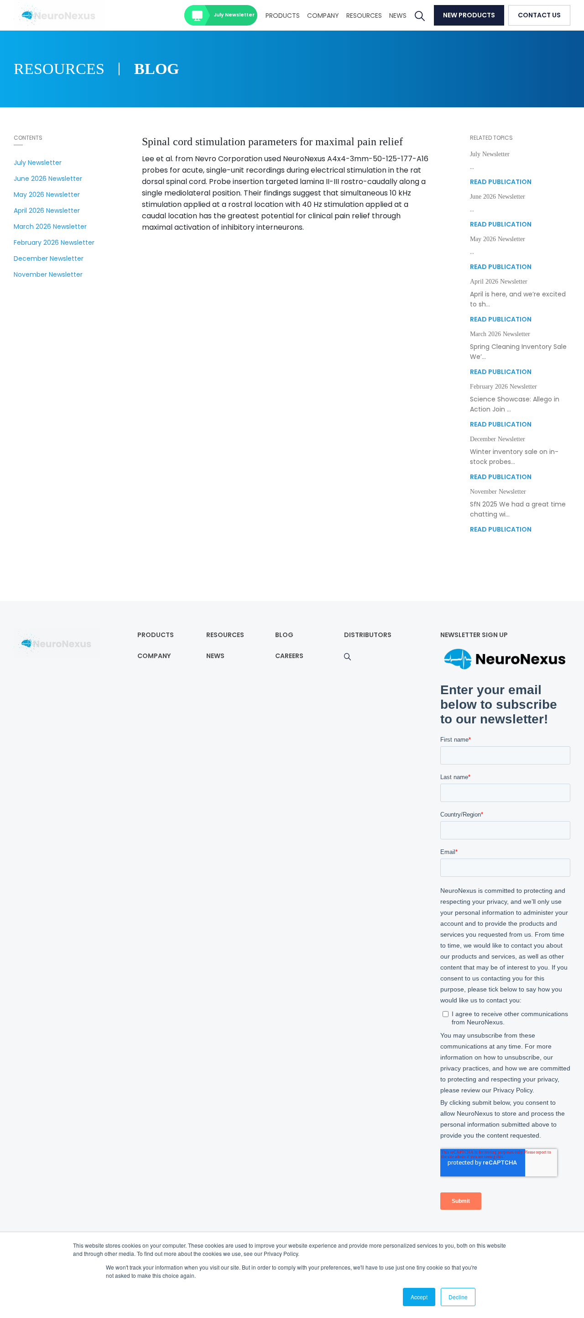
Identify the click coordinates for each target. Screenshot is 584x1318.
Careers (289, 655)
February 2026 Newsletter (54, 242)
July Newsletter (234, 14)
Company (323, 15)
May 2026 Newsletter (47, 194)
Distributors (367, 634)
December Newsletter (48, 258)
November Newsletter (48, 274)
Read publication (501, 181)
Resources (364, 15)
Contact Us (539, 15)
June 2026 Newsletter (48, 178)
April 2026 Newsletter (47, 210)
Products (283, 15)
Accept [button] (419, 1297)
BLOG (284, 634)
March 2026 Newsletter (50, 226)
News (398, 15)
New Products (469, 15)
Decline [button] (458, 1297)
